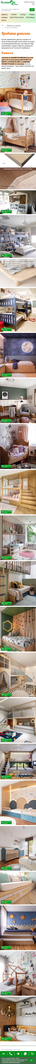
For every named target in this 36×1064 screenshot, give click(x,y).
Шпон (3, 20)
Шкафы (4, 17)
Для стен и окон (17, 17)
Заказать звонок (29, 2)
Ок (31, 1060)
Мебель (4, 15)
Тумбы (32, 15)
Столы (23, 15)
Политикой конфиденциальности (11, 1062)
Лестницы (30, 17)
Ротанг (14, 15)
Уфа (33, 4)
